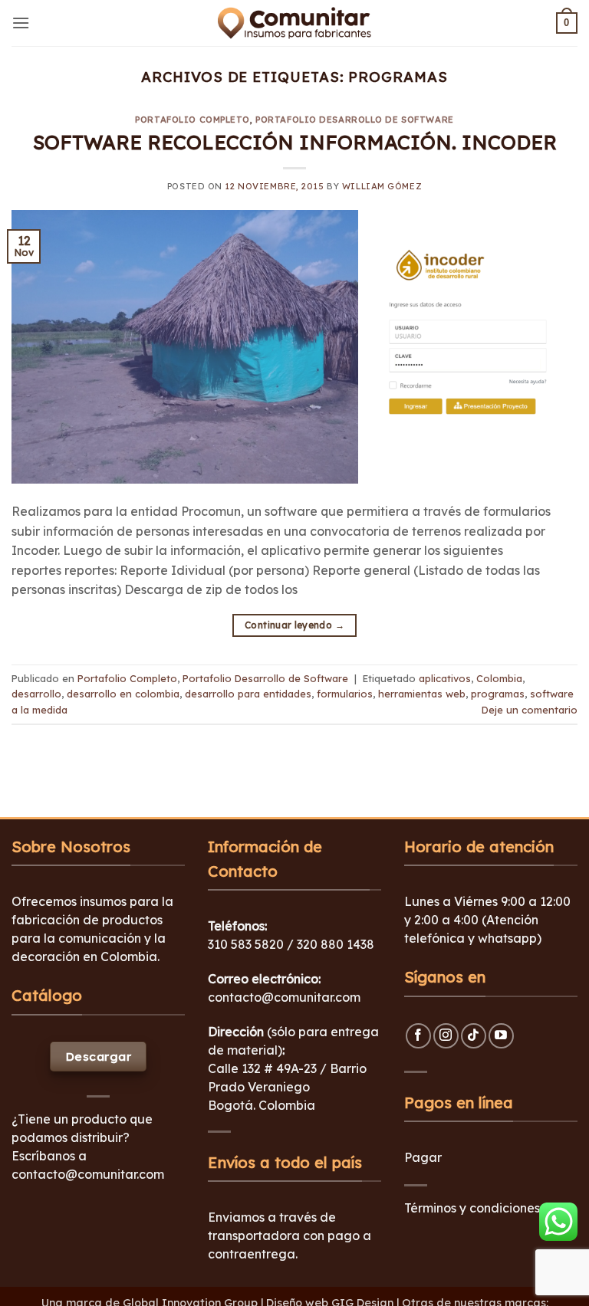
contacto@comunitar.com (88, 1174)
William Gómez (382, 186)
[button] (21, 22)
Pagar (423, 1157)
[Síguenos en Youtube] (501, 1035)
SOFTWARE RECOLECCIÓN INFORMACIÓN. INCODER (295, 142)
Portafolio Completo (192, 119)
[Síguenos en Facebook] (418, 1035)
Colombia (499, 678)
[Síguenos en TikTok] (473, 1035)
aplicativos (445, 678)
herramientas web (422, 693)
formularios (345, 693)
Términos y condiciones (472, 1208)
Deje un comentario (529, 710)
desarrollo (36, 693)
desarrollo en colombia (123, 693)
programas (498, 693)
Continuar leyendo (294, 625)
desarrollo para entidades (248, 693)
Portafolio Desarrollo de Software (354, 119)
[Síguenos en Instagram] (446, 1035)
